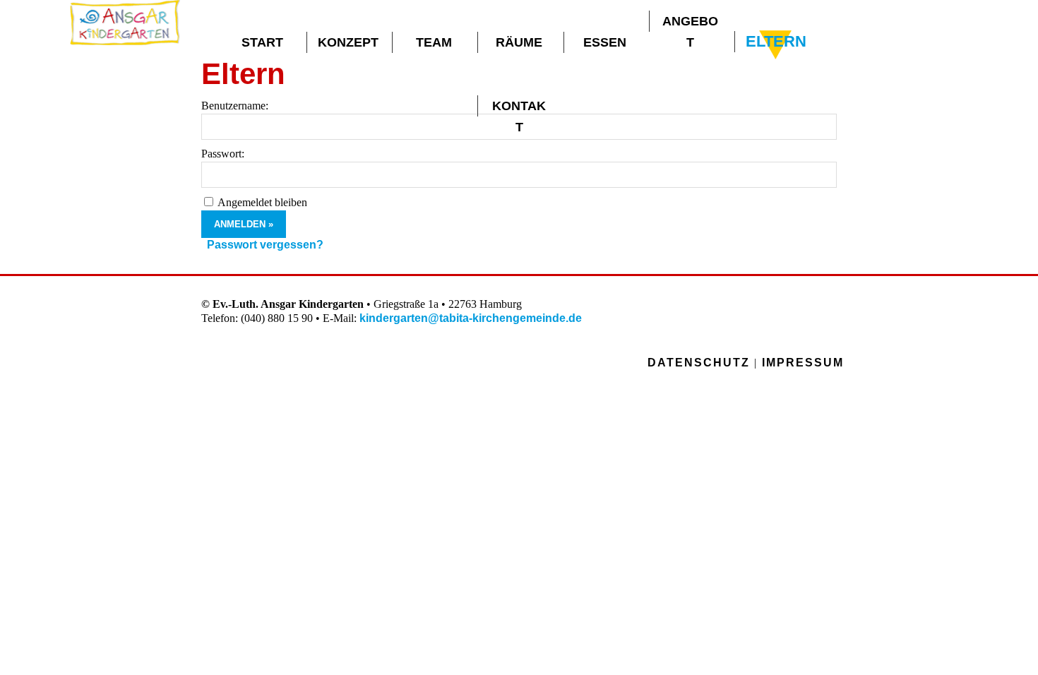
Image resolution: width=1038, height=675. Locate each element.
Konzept (348, 42)
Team (434, 42)
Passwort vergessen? (265, 245)
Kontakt (519, 108)
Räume (519, 42)
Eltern (776, 41)
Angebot (690, 23)
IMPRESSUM (803, 363)
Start (262, 42)
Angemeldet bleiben (262, 202)
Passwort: (222, 154)
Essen (604, 42)
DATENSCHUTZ (699, 363)
